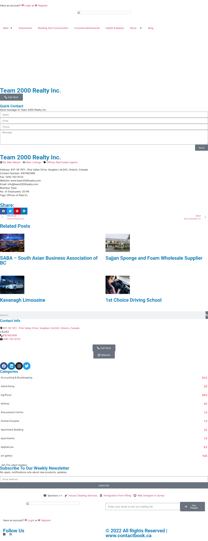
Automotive (25, 28)
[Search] (207, 315)
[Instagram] (19, 366)
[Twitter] (26, 366)
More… (134, 28)
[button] (3, 211)
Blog (150, 28)
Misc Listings (33, 162)
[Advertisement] (104, 57)
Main (6, 28)
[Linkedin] (11, 366)
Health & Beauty (115, 28)
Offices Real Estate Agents (62, 162)
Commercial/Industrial (87, 28)
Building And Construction (53, 28)
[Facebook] (4, 366)
